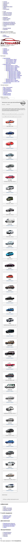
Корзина (5, 5)
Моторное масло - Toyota (14, 77)
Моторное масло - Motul (11, 69)
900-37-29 (3, 31)
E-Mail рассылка (7, 94)
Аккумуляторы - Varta (11, 61)
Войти (4, 7)
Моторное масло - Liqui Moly (12, 66)
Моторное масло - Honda (14, 71)
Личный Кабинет (7, 532)
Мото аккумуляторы (10, 63)
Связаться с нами (7, 515)
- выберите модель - (10, 137)
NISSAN (8, 104)
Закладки (5, 92)
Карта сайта (6, 19)
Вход (4, 87)
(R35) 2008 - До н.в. (10, 214)
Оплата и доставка (7, 13)
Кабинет (5, 4)
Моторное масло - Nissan (14, 76)
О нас (4, 11)
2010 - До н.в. (9, 258)
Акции (4, 25)
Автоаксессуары (7, 82)
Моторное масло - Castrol (12, 65)
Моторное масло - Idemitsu (15, 72)
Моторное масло (7, 64)
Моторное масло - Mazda (14, 74)
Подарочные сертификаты (9, 23)
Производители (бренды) (9, 22)
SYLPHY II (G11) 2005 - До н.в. (10, 181)
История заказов (7, 28)
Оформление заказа (7, 6)
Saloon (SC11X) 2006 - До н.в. (9, 479)
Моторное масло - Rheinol (12, 80)
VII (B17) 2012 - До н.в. (10, 435)
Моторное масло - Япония (12, 70)
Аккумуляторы (6, 58)
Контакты (5, 17)
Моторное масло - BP (11, 79)
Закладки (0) (6, 2)
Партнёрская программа (8, 24)
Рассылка (5, 29)
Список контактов (7, 91)
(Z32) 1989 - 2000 (10, 126)
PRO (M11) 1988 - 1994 (10, 380)
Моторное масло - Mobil (11, 68)
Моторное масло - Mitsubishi (15, 75)
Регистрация (6, 9)
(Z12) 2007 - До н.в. (10, 203)
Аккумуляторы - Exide (11, 60)
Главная (5, 1)
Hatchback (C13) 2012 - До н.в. (10, 413)
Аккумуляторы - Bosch (11, 59)
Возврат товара (6, 18)
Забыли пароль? (7, 88)
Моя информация (7, 89)
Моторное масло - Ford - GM (12, 81)
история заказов (7, 533)
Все (3, 113)
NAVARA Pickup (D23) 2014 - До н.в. (10, 325)
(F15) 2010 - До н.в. (10, 236)
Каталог (3, 104)
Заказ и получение (7, 12)
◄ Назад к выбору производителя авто (11, 499)
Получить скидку (7, 15)
